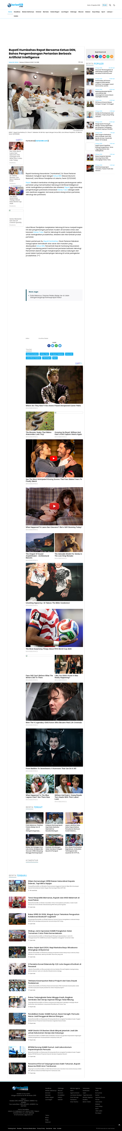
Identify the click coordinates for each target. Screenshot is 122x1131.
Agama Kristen (74, 1093)
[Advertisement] (61, 32)
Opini (84, 1093)
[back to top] (119, 1125)
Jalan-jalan (98, 1111)
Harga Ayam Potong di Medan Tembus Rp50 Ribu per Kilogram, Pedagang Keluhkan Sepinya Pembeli (103, 126)
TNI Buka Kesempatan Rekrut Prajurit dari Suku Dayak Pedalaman (52, 982)
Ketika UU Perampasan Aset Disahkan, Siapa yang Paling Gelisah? (104, 114)
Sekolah (60, 1099)
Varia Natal (98, 1102)
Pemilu (97, 1099)
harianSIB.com (41, 141)
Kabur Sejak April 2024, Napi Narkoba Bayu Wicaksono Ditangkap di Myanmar (53, 948)
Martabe (46, 12)
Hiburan (81, 12)
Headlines (17, 12)
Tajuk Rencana (87, 1095)
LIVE (105, 5)
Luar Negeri (65, 12)
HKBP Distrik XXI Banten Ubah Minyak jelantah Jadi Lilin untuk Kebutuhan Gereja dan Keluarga (53, 1031)
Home (10, 12)
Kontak (59, 1128)
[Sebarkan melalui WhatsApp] (56, 345)
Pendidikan (61, 1095)
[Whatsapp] (107, 56)
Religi (46, 1120)
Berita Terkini (87, 1102)
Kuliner (97, 1095)
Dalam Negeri (54, 12)
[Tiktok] (96, 56)
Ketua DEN (57, 176)
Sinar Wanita (74, 1102)
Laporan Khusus (100, 1097)
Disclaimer (49, 1128)
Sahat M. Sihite (13, 62)
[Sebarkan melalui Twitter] (52, 345)
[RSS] (111, 56)
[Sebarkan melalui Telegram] (60, 345)
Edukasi (87, 12)
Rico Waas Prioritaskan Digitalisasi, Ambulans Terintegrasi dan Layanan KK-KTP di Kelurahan (73, 851)
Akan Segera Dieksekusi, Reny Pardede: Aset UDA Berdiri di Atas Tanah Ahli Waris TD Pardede (103, 137)
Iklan (54, 1128)
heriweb (112, 1128)
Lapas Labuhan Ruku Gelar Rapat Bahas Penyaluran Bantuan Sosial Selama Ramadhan (72, 829)
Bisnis (47, 1118)
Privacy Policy (41, 1128)
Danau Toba (62, 190)
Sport (103, 12)
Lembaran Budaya (76, 1095)
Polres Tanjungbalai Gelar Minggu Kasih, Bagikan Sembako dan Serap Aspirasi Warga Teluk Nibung (51, 998)
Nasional (47, 1122)
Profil (96, 1090)
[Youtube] (104, 56)
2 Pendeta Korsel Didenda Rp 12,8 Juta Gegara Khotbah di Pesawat (54, 965)
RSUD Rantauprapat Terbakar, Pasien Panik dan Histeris (104, 168)
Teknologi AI (46, 358)
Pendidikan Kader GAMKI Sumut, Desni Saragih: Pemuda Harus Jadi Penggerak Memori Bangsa (53, 1015)
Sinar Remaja (74, 1097)
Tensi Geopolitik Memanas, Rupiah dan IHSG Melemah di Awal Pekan (53, 898)
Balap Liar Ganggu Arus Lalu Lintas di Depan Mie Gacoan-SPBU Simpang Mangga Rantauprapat (34, 850)
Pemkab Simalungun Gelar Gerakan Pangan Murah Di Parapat (54, 849)
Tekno (47, 1115)
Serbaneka (86, 1088)
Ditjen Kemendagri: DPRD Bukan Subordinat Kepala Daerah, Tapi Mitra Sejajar (51, 882)
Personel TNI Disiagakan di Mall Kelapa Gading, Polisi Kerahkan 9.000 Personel (104, 71)
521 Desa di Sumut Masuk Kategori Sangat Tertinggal (104, 103)
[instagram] (92, 56)
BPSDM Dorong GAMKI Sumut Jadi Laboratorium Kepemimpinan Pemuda (50, 1048)
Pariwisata (73, 1099)
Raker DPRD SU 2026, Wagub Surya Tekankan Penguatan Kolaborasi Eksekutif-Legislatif (53, 915)
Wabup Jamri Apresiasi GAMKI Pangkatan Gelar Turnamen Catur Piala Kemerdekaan (50, 932)
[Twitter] (100, 56)
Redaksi (19, 1128)
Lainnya (109, 12)
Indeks (16, 16)
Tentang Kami (12, 1128)
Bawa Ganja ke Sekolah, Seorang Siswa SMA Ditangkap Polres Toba (103, 158)
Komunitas (98, 1093)
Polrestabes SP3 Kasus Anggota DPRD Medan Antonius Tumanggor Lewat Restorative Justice (104, 83)
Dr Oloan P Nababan (57, 354)
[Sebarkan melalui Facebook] (49, 345)
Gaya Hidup (96, 12)
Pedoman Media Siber (29, 1128)
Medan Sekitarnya (28, 12)
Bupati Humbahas (50, 241)
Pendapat (98, 1113)
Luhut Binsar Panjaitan (33, 358)
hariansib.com (104, 1128)
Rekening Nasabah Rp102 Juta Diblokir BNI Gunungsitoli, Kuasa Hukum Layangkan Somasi (104, 94)
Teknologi (98, 1088)
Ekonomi (60, 1093)
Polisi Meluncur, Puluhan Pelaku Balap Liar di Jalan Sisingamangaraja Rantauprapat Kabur (49, 296)
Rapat (28, 182)
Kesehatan (86, 1090)
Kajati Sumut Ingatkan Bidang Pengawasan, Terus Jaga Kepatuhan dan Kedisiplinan (104, 148)
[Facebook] (89, 56)
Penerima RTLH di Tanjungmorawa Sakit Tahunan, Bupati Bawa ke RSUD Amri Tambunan (54, 1065)
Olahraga (73, 12)
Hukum (60, 1097)
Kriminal (38, 12)
